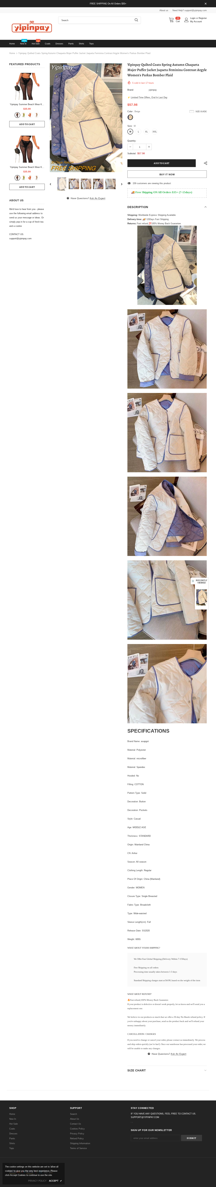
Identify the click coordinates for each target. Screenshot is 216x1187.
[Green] (23, 115)
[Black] (17, 115)
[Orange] (30, 115)
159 (134, 183)
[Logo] (31, 26)
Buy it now (167, 174)
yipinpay (153, 90)
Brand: (130, 90)
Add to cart (27, 124)
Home (12, 53)
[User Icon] (186, 20)
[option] (86, 117)
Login (193, 18)
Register (203, 18)
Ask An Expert (97, 198)
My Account (196, 21)
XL (146, 131)
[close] (205, 4)
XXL (155, 131)
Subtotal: (131, 153)
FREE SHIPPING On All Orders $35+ (108, 3)
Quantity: (131, 141)
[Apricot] (36, 115)
